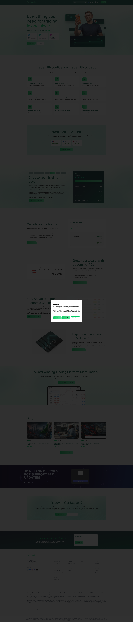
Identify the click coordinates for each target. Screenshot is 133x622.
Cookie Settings (75, 317)
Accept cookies (57, 317)
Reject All (66, 317)
